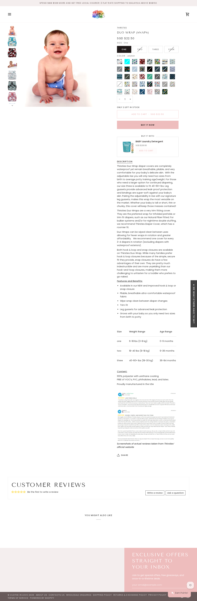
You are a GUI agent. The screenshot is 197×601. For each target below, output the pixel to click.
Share (124, 455)
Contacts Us (57, 594)
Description (125, 161)
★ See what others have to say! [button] (193, 304)
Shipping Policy (102, 594)
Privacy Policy (157, 594)
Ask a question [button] (175, 492)
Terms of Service (18, 598)
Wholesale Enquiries (78, 594)
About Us (41, 594)
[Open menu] (12, 14)
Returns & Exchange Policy (130, 594)
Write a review (155, 492)
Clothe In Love (19, 594)
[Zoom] (58, 66)
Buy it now (148, 124)
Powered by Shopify (42, 598)
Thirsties (122, 28)
